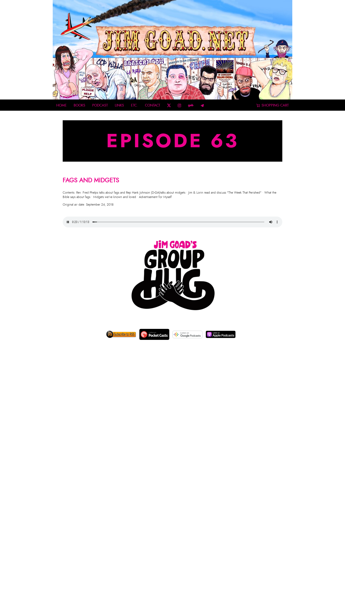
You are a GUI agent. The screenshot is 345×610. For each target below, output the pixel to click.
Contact (152, 105)
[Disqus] (172, 409)
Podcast (100, 105)
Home (61, 105)
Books (79, 105)
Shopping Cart (275, 105)
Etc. (134, 105)
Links (119, 105)
